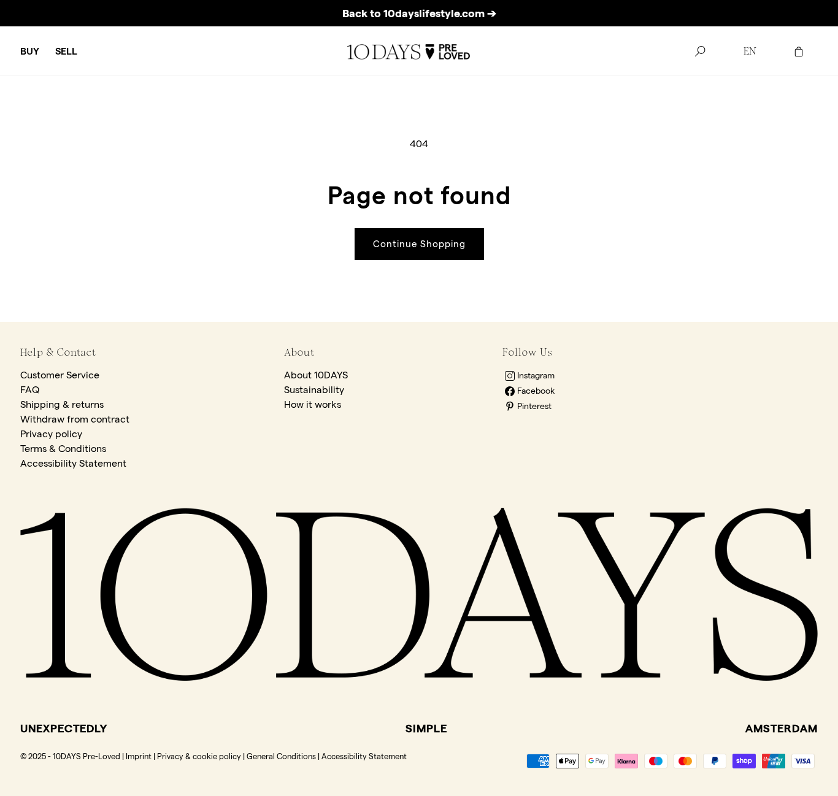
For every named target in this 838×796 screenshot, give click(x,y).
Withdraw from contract (74, 419)
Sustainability (314, 390)
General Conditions (281, 756)
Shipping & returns (62, 404)
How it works (312, 404)
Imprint (139, 756)
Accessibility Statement (73, 463)
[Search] (699, 51)
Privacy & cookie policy (199, 756)
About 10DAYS (316, 375)
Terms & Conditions (63, 448)
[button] (29, 51)
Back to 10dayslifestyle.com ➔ (419, 13)
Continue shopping (419, 244)
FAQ (29, 390)
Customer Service (59, 375)
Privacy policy (51, 434)
